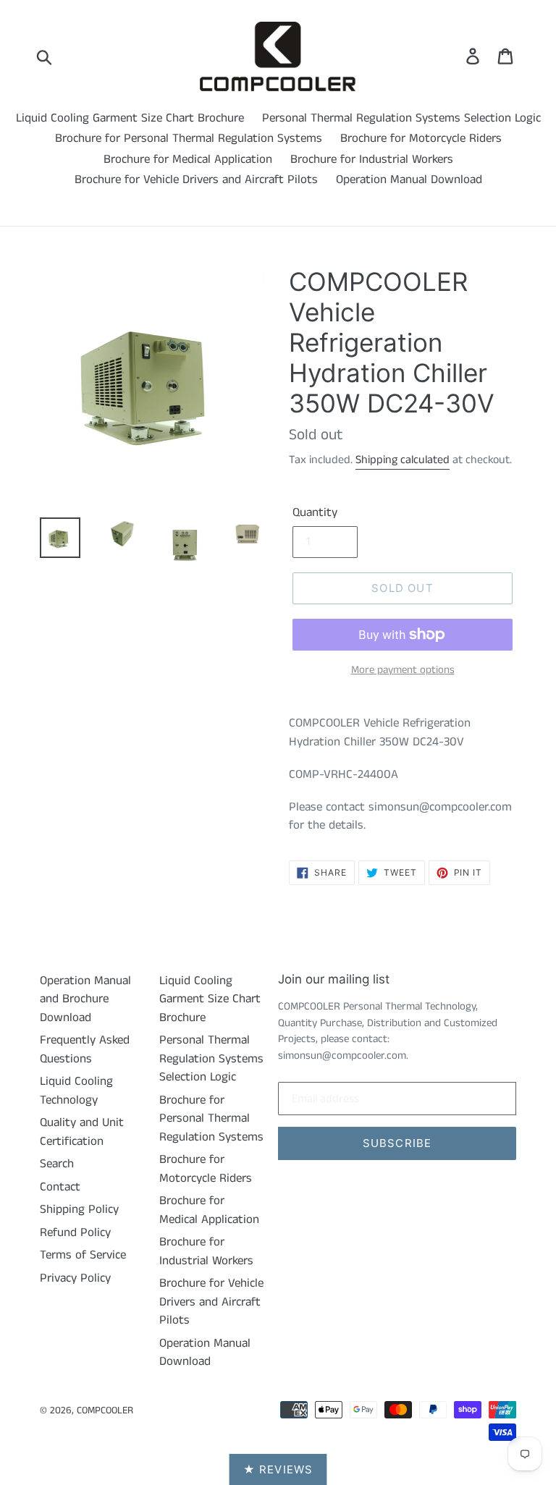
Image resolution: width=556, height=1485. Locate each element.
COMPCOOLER (105, 1410)
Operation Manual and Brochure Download (85, 999)
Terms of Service (83, 1255)
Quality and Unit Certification (82, 1132)
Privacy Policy (75, 1278)
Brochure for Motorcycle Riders (421, 138)
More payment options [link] (403, 669)
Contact (60, 1187)
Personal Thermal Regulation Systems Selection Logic (401, 118)
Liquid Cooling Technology (76, 1090)
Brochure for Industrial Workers (371, 159)
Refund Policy (75, 1232)
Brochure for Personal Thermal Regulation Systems (188, 138)
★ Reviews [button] (278, 1469)
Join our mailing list (333, 979)
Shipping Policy (79, 1209)
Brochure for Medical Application (188, 159)
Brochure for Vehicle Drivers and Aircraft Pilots (196, 179)
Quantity (314, 512)
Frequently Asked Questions (85, 1049)
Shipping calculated (402, 460)
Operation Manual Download (409, 179)
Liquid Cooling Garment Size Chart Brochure (130, 118)
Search (57, 1163)
